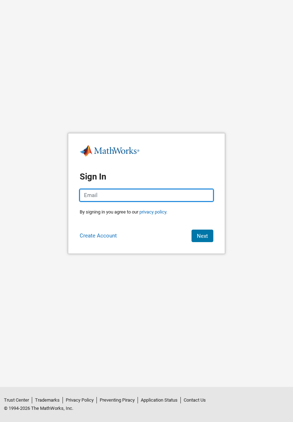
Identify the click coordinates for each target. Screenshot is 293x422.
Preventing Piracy (117, 400)
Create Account (98, 235)
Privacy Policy (80, 400)
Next (202, 236)
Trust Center (16, 400)
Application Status (159, 400)
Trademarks (47, 400)
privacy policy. (153, 212)
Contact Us (195, 400)
